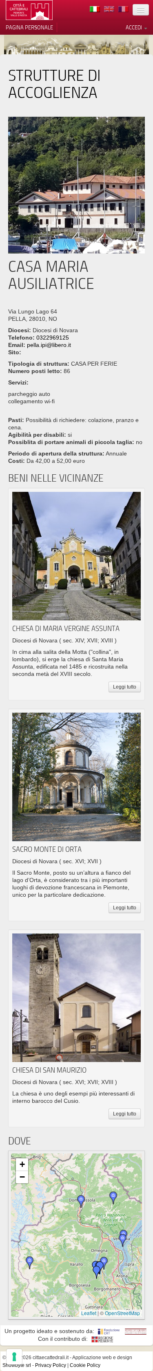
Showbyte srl (16, 1365)
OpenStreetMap (122, 1312)
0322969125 (52, 337)
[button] (122, 1240)
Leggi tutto (124, 687)
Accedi (134, 27)
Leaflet (88, 1312)
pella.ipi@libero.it (49, 345)
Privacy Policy (50, 1365)
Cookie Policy (85, 1365)
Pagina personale (29, 27)
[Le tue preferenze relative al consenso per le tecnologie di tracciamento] (14, 1356)
